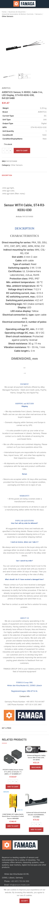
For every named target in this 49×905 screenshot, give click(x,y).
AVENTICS (6, 88)
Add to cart (22, 151)
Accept (24, 901)
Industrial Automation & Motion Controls (17, 14)
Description (7, 175)
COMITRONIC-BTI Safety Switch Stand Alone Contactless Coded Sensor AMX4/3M (13, 816)
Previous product (3, 20)
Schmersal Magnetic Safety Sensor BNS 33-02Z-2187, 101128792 (36, 758)
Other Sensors (7, 16)
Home (4, 12)
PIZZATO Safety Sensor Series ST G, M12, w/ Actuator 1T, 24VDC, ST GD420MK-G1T (13, 772)
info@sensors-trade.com (20, 885)
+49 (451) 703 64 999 (19, 881)
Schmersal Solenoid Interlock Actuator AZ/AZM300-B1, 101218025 (36, 815)
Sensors (38, 14)
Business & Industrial (17, 12)
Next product (8, 20)
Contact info (24, 696)
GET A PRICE (6, 728)
